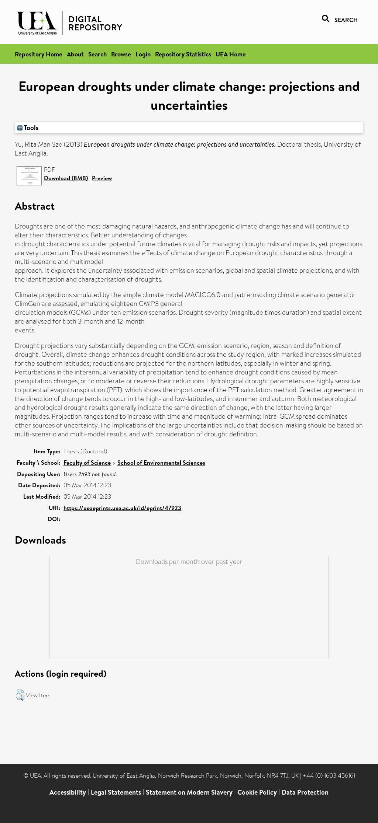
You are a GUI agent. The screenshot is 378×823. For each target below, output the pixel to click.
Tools (31, 127)
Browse (121, 54)
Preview (102, 178)
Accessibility (67, 792)
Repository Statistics (183, 54)
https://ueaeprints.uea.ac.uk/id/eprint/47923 (122, 508)
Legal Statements (116, 792)
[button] (20, 695)
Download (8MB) (66, 178)
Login (143, 54)
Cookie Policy (257, 792)
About (75, 54)
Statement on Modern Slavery (189, 792)
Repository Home (38, 54)
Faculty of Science (87, 462)
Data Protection (305, 792)
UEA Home (231, 54)
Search (97, 54)
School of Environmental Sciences (161, 462)
